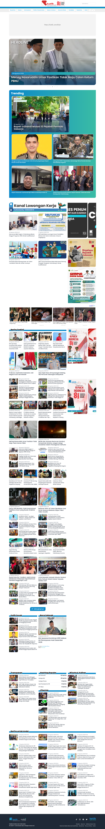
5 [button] (57, 86)
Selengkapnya (38, 609)
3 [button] (52, 86)
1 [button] (48, 86)
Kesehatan (79, 10)
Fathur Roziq (18, 98)
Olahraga (86, 10)
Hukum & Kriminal (51, 10)
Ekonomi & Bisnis (62, 10)
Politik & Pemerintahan (39, 10)
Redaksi (78, 824)
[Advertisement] (5, 34)
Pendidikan (71, 10)
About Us (83, 824)
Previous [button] (10, 62)
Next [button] (94, 62)
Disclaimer (81, 826)
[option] (52, 62)
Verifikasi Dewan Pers (91, 824)
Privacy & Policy (88, 826)
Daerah (20, 10)
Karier (94, 826)
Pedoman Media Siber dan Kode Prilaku (69, 826)
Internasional (27, 10)
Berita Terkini (17, 330)
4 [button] (55, 86)
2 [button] (50, 86)
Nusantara (12, 10)
